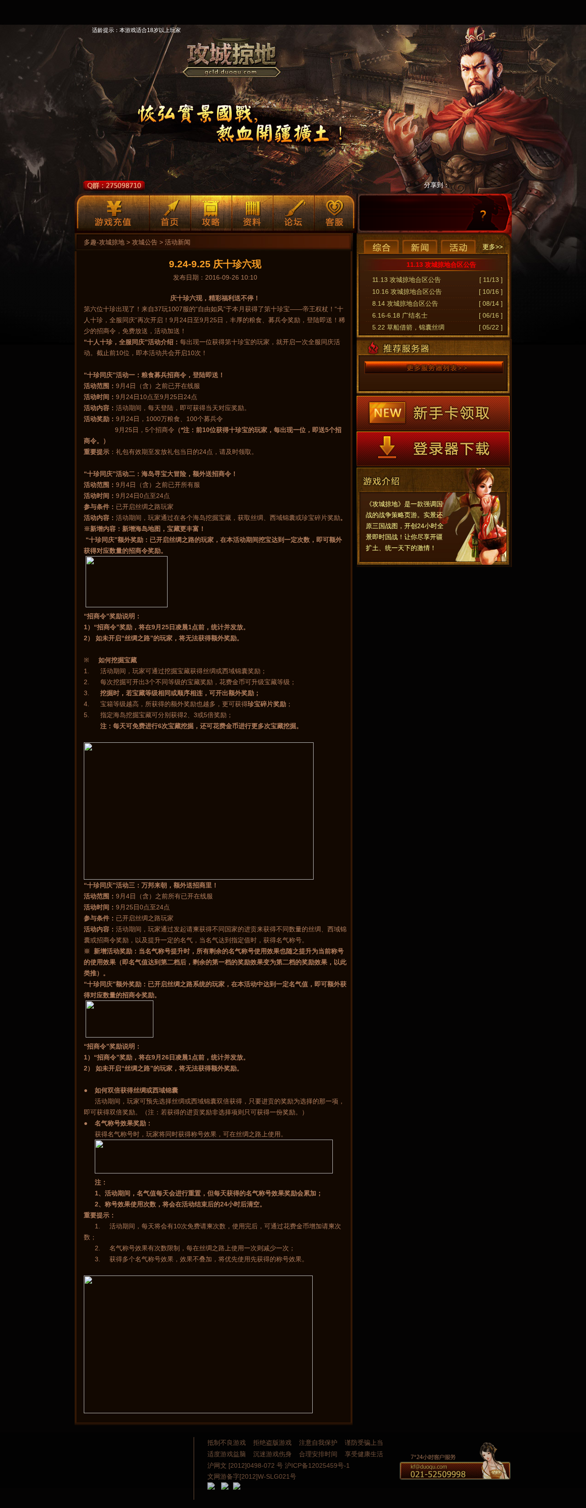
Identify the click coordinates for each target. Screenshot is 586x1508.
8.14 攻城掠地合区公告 (405, 303)
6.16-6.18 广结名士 (400, 315)
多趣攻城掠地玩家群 (114, 185)
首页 (170, 213)
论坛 (293, 213)
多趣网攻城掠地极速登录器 (433, 449)
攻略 (211, 213)
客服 (335, 213)
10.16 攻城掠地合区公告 (407, 291)
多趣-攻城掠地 (104, 242)
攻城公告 (144, 242)
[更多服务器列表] (434, 367)
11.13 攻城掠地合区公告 (441, 264)
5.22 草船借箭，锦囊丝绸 (408, 327)
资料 (252, 213)
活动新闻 (177, 242)
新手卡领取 (433, 413)
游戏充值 (113, 213)
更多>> (493, 246)
